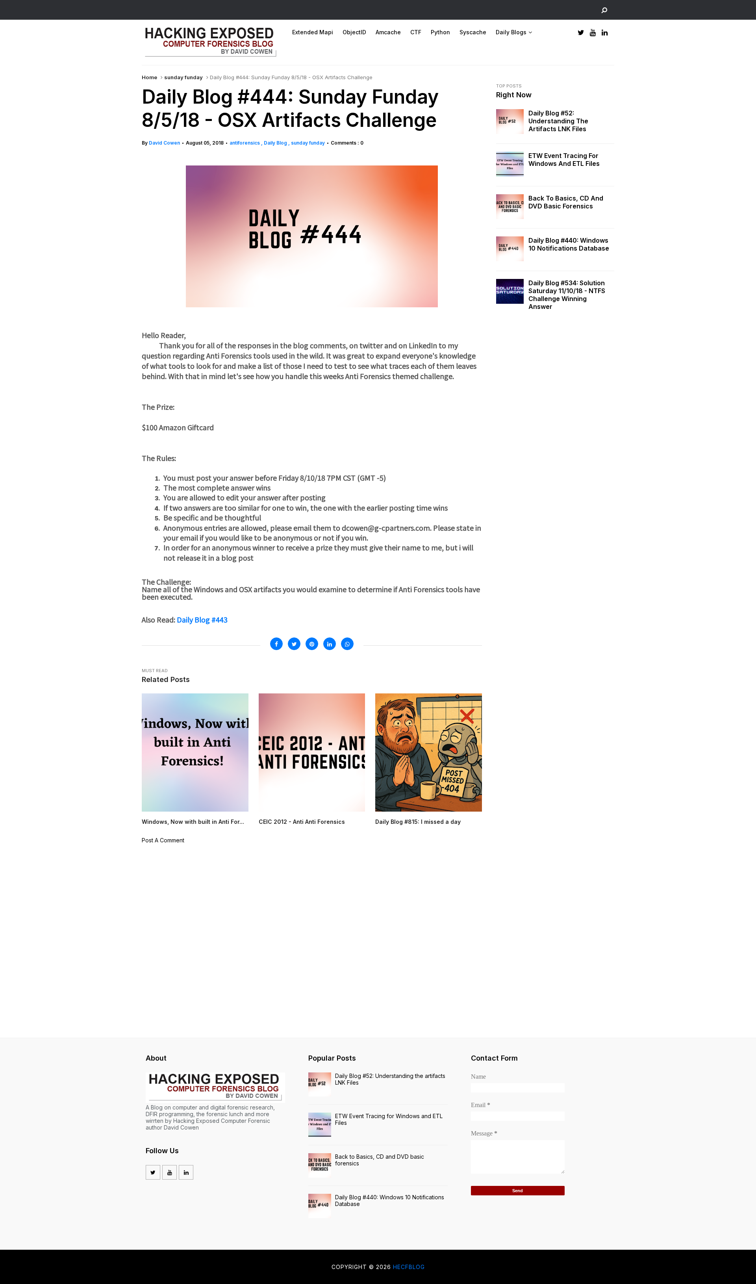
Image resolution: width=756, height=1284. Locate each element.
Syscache (473, 32)
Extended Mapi (312, 32)
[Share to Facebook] (276, 643)
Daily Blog (276, 143)
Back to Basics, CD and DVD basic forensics (565, 202)
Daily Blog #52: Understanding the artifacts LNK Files (558, 121)
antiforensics (245, 143)
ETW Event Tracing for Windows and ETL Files (564, 159)
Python (440, 32)
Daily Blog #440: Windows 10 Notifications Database (568, 244)
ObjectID (354, 32)
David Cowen (164, 143)
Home (149, 77)
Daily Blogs (511, 32)
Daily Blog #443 (202, 619)
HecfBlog (409, 1267)
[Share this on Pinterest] (312, 643)
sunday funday (183, 77)
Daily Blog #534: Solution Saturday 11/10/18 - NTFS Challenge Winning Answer (566, 294)
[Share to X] (294, 643)
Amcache (388, 32)
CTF (415, 32)
